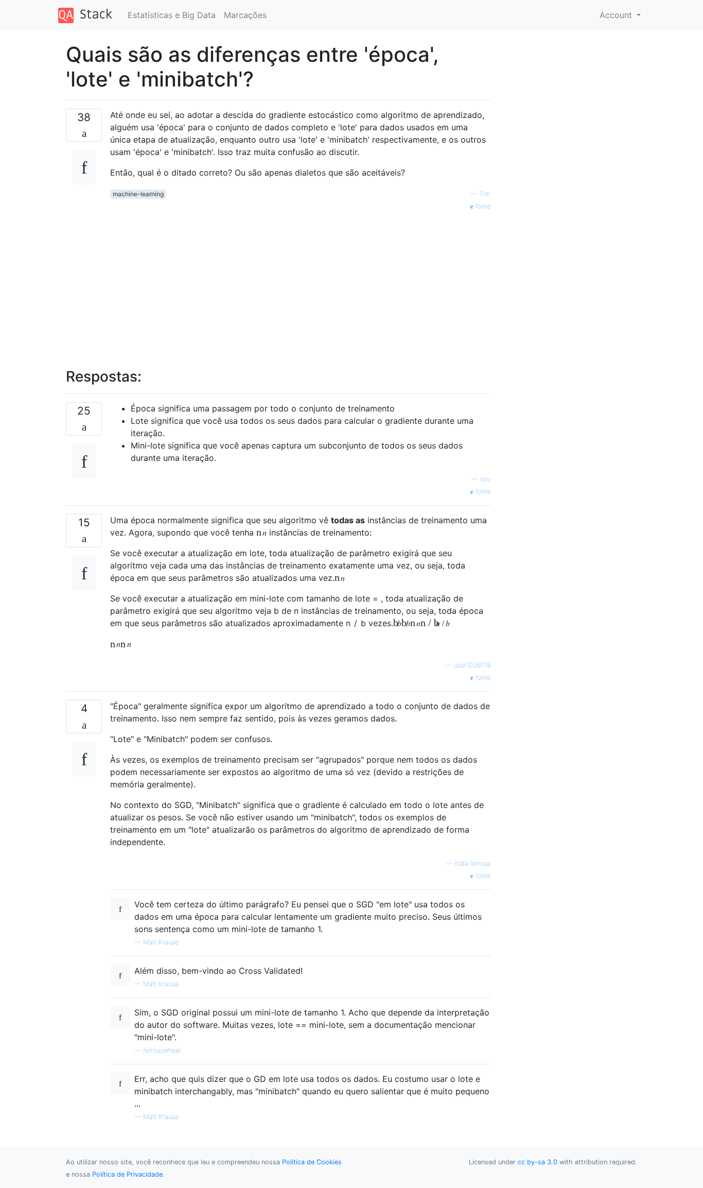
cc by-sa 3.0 (537, 1162)
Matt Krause (161, 942)
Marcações (245, 15)
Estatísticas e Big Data (172, 15)
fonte (481, 206)
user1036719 (472, 665)
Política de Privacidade (127, 1174)
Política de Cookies (312, 1162)
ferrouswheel (162, 1050)
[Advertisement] (300, 284)
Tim (484, 194)
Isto (485, 479)
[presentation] (261, 532)
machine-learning (138, 194)
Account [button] (617, 15)
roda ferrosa (472, 863)
